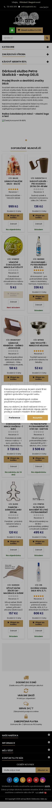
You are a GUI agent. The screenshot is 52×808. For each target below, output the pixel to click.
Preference (14, 417)
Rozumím (37, 417)
